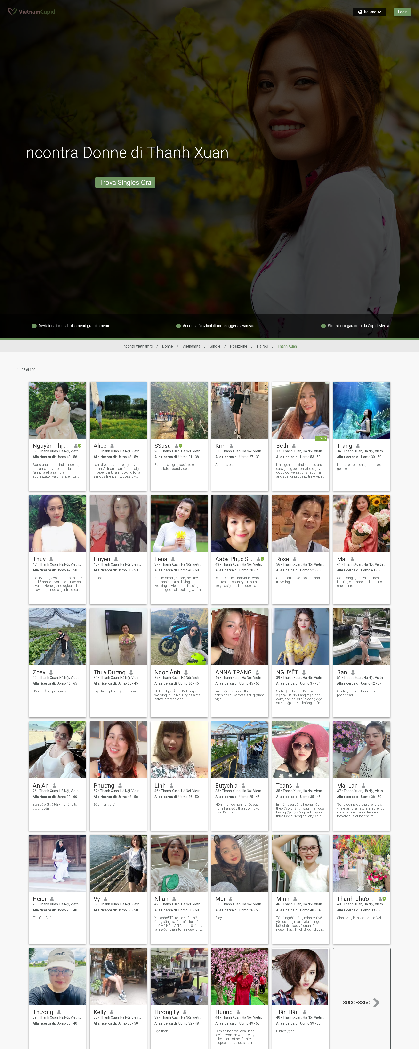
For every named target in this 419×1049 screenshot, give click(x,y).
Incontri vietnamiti (137, 346)
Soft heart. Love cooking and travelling (298, 580)
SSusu (162, 445)
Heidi (39, 898)
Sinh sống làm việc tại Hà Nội (359, 918)
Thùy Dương (110, 672)
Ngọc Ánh (167, 672)
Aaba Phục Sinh (234, 559)
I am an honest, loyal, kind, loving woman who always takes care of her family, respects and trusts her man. (237, 1037)
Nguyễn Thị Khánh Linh (51, 445)
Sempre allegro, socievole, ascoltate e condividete (174, 467)
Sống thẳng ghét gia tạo (51, 691)
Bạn (342, 672)
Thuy (39, 559)
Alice (100, 445)
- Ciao (98, 578)
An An (41, 785)
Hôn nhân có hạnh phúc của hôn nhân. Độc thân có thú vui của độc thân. (237, 808)
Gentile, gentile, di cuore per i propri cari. (358, 693)
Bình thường (285, 1031)
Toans (284, 785)
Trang (344, 445)
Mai (342, 559)
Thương (43, 1012)
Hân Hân (287, 1012)
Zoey (39, 672)
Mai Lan (347, 785)
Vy (97, 898)
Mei (220, 898)
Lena (160, 559)
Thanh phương (356, 898)
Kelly (100, 1012)
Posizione (238, 346)
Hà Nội (262, 346)
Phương (104, 785)
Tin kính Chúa (43, 918)
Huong (224, 1012)
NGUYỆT (287, 672)
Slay (218, 918)
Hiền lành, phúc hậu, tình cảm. (116, 691)
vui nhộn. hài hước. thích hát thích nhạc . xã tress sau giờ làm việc (239, 695)
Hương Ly (166, 1012)
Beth (282, 445)
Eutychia (226, 785)
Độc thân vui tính (106, 804)
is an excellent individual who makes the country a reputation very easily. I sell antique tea (239, 582)
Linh (160, 785)
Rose (282, 559)
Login (402, 12)
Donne (167, 346)
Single (215, 346)
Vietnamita (191, 346)
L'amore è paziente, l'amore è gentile (359, 467)
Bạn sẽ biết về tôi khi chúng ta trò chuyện (55, 806)
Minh (283, 898)
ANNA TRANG (233, 672)
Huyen (102, 559)
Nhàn (161, 898)
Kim (220, 445)
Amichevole (224, 465)
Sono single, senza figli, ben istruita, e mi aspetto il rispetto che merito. (359, 582)
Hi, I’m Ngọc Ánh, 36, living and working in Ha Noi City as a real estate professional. (177, 695)
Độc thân (161, 1031)
